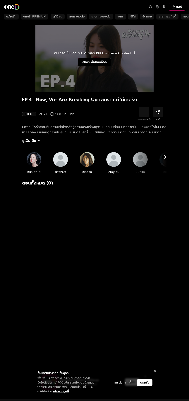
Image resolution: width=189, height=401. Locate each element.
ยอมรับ (145, 382)
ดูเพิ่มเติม (29, 140)
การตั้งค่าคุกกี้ (122, 382)
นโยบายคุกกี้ (61, 391)
